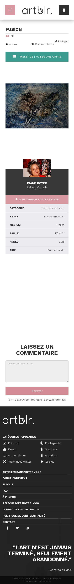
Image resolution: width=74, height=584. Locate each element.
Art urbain (50, 455)
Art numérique (16, 455)
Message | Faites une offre (40, 56)
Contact (9, 522)
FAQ (5, 490)
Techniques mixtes (19, 461)
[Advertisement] (37, 298)
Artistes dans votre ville (22, 472)
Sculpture (50, 449)
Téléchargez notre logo (21, 503)
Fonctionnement (15, 478)
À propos (9, 496)
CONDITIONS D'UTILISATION (21, 509)
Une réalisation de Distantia (37, 581)
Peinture (13, 443)
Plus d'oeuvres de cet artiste (39, 199)
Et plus (49, 461)
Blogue (8, 484)
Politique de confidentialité (24, 515)
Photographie (53, 443)
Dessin (12, 449)
